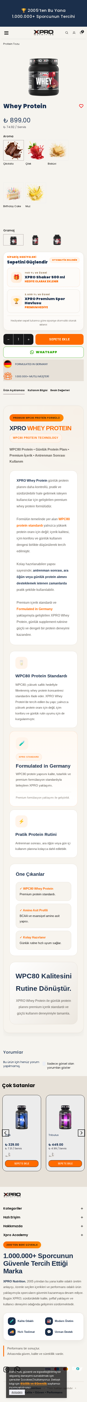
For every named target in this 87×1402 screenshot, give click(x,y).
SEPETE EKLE (59, 339)
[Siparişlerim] (74, 32)
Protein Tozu (11, 44)
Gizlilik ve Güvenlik (33, 1384)
